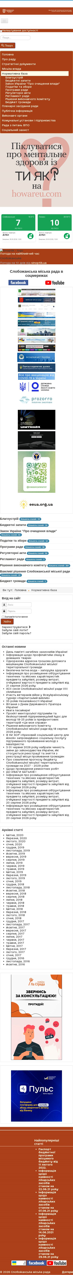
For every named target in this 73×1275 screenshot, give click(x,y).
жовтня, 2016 (15, 964)
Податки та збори (18, 86)
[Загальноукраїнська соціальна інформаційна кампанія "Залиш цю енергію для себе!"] (36, 504)
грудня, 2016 (15, 958)
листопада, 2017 (18, 924)
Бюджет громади (18, 102)
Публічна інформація (17, 110)
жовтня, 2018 (15, 890)
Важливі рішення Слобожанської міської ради (35, 571)
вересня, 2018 (16, 893)
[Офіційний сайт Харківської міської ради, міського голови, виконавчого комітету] (36, 292)
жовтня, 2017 (15, 927)
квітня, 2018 (14, 908)
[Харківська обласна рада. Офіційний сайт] (36, 332)
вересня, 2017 (16, 930)
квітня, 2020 (14, 835)
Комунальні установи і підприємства (29, 120)
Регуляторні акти (18, 92)
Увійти (7, 621)
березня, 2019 (16, 875)
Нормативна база (15, 73)
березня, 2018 (16, 912)
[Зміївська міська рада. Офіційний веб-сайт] (36, 299)
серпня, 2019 (15, 859)
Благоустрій (14, 77)
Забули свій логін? (15, 630)
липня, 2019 (14, 862)
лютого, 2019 (15, 878)
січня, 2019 (14, 881)
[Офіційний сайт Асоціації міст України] (36, 357)
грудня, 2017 (15, 921)
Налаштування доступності (20, 30)
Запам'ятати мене (16, 616)
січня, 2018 (13, 918)
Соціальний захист (15, 129)
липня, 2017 (14, 936)
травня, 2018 (15, 905)
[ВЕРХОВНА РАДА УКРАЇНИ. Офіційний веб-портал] (36, 315)
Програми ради (16, 89)
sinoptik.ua (39, 262)
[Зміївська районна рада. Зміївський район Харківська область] (36, 340)
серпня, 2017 (15, 933)
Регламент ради (17, 95)
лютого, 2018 (15, 915)
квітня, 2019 (14, 872)
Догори (67, 1271)
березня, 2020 (16, 838)
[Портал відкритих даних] (36, 367)
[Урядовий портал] (36, 323)
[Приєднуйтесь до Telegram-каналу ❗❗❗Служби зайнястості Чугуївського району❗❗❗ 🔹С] (36, 472)
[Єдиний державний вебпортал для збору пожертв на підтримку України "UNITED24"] (36, 420)
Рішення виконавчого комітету (27, 99)
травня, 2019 (15, 868)
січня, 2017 (13, 955)
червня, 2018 (15, 902)
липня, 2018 (14, 899)
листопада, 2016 (18, 961)
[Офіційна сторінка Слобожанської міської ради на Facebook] (18, 282)
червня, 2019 (15, 865)
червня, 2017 (15, 939)
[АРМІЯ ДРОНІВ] (36, 440)
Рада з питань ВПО (16, 125)
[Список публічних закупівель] (36, 400)
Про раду (9, 59)
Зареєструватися (15, 627)
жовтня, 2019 (15, 853)
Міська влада (11, 68)
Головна (8, 54)
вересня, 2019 (16, 856)
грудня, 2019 (15, 847)
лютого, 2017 (15, 952)
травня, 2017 (15, 942)
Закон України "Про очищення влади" (32, 83)
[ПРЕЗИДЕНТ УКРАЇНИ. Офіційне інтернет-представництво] (36, 307)
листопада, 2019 (18, 850)
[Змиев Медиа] (36, 347)
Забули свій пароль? (16, 633)
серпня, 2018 (15, 896)
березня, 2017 (16, 948)
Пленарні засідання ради (20, 106)
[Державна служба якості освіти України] (36, 386)
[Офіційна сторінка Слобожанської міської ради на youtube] (55, 282)
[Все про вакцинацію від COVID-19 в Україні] (36, 376)
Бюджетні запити (18, 80)
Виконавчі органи (14, 115)
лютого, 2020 (15, 841)
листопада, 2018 (18, 887)
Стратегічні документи (19, 63)
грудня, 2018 (15, 884)
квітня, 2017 (14, 945)
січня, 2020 (14, 844)
